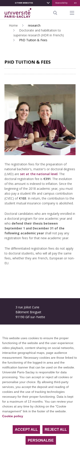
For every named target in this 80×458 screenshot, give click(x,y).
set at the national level (39, 174)
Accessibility (61, 2)
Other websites (24, 2)
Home (13, 25)
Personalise (41, 440)
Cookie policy (12, 416)
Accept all (26, 429)
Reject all (56, 429)
